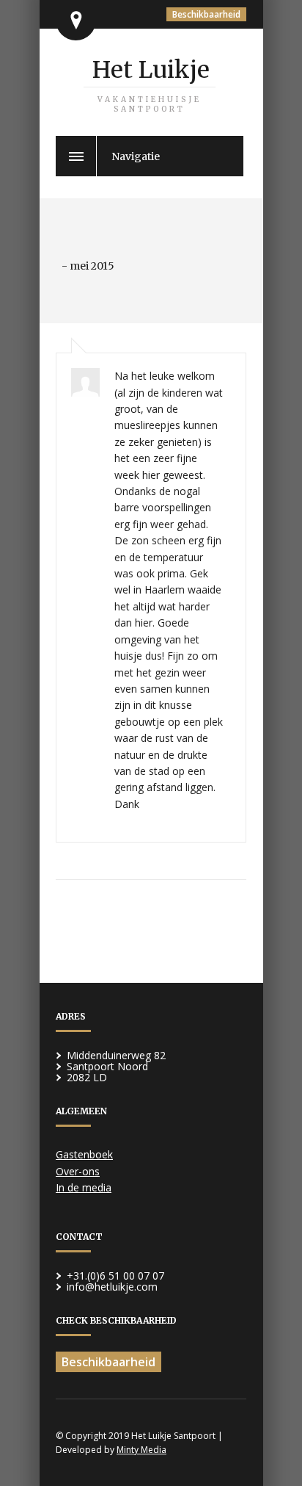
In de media (83, 1187)
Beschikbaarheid (206, 14)
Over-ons (78, 1171)
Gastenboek (84, 1154)
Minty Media (141, 1449)
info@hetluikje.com (112, 1287)
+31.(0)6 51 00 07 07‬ (115, 1276)
